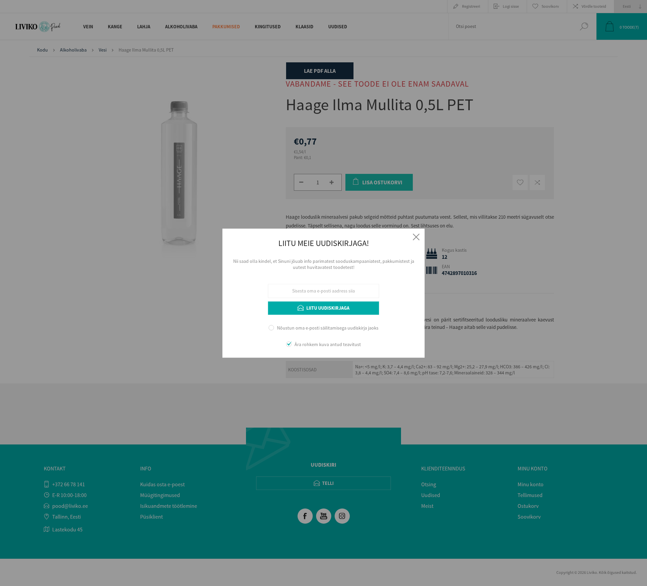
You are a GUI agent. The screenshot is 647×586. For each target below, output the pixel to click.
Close (416, 237)
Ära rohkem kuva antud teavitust (328, 344)
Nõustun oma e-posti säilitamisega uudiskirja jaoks (327, 328)
